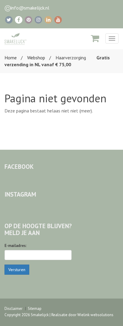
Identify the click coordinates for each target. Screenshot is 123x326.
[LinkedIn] (48, 20)
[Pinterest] (28, 20)
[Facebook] (18, 20)
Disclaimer (13, 308)
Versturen (16, 269)
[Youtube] (58, 20)
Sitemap (34, 308)
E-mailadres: (15, 245)
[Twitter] (9, 20)
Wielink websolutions (95, 314)
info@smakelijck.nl (30, 8)
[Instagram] (38, 20)
